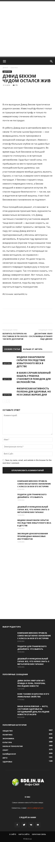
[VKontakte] (31, 824)
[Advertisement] (27, 29)
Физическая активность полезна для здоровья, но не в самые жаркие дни (34, 391)
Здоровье (14, 67)
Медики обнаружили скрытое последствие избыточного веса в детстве (31, 362)
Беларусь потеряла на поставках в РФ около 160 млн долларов (15, 336)
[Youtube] (37, 824)
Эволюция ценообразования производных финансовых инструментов (32, 536)
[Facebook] (17, 824)
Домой (5, 67)
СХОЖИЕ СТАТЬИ (12, 349)
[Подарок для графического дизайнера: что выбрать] (9, 497)
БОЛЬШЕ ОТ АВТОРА (32, 349)
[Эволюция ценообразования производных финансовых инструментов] (9, 536)
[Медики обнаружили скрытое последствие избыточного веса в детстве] (9, 360)
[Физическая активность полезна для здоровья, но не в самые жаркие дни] (9, 391)
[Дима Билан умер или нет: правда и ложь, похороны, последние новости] (9, 683)
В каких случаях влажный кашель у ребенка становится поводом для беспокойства (34, 377)
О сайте (12, 834)
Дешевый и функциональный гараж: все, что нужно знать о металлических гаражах (33, 509)
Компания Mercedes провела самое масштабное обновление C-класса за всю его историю (34, 484)
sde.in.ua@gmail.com (35, 808)
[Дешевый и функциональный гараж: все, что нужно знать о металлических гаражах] (9, 509)
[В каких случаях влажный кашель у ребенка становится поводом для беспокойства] (9, 375)
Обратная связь (39, 834)
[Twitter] (24, 824)
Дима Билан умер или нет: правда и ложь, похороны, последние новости (31, 683)
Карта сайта (24, 834)
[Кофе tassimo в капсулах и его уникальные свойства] (9, 697)
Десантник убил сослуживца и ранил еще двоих (40, 336)
